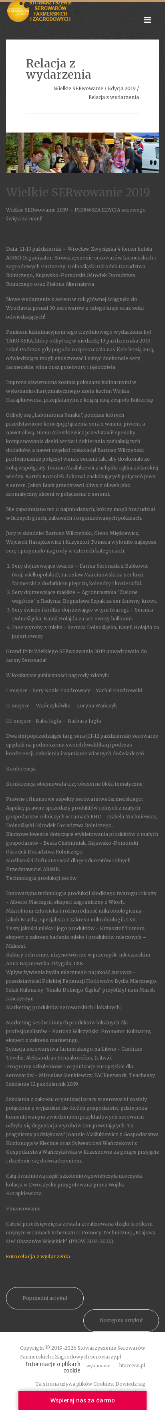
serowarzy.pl (105, 1357)
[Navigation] (147, 20)
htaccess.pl (132, 1365)
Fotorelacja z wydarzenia (38, 1256)
